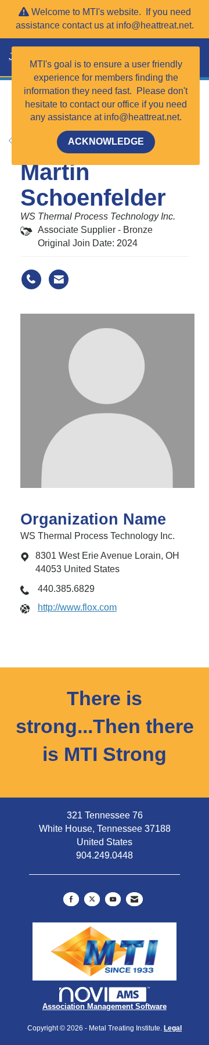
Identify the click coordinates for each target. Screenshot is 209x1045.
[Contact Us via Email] (134, 899)
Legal (173, 1028)
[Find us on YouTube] (113, 899)
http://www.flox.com (77, 607)
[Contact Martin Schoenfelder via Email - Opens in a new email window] (59, 279)
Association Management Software (104, 1006)
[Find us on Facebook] (71, 899)
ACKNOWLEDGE (106, 141)
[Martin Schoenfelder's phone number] (31, 279)
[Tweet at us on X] (92, 899)
